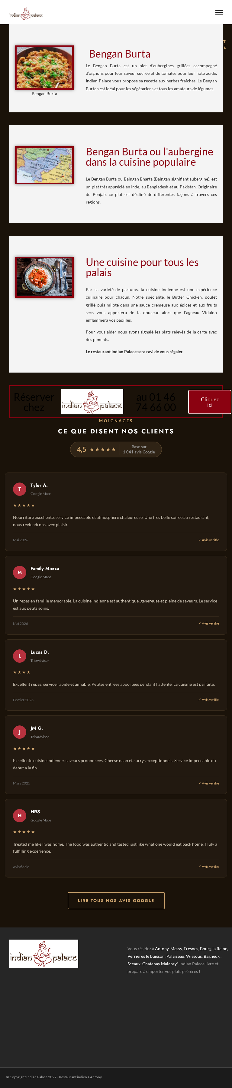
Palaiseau (175, 956)
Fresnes (191, 948)
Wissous (194, 956)
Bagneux (212, 956)
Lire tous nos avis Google (116, 900)
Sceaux (133, 963)
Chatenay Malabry (159, 963)
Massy (176, 948)
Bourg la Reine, (214, 948)
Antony (162, 948)
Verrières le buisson (146, 956)
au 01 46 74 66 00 (156, 401)
